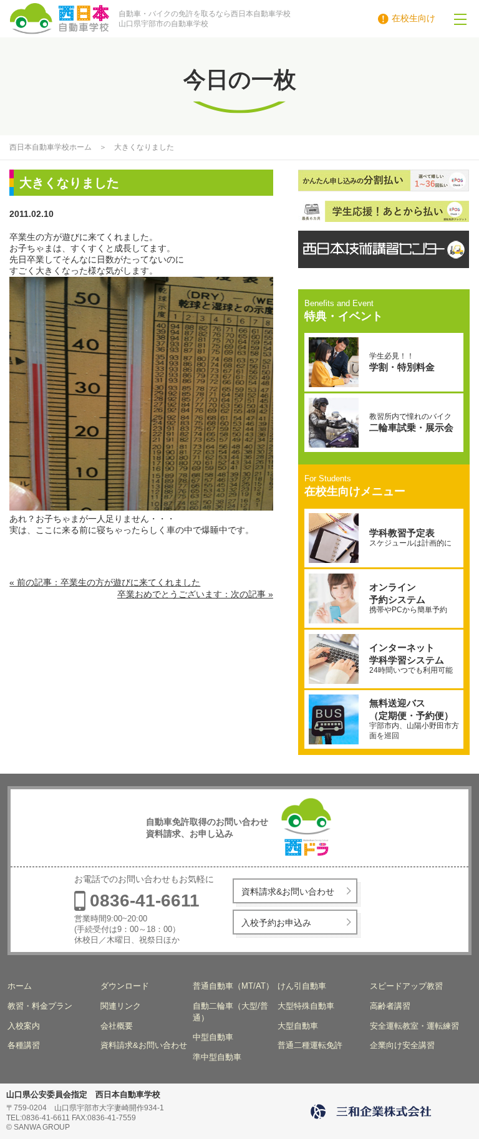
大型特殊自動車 (306, 1006)
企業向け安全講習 (402, 1045)
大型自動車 (298, 1026)
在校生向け (413, 18)
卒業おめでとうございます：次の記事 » (195, 594)
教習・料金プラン (39, 1006)
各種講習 (23, 1045)
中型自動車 (213, 1037)
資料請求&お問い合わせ (287, 891)
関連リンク (120, 1006)
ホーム (19, 986)
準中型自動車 (217, 1057)
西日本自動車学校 (91, 18)
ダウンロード (124, 986)
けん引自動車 (302, 986)
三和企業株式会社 (373, 1111)
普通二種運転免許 (310, 1045)
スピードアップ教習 (406, 986)
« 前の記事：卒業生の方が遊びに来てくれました (104, 582)
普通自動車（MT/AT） (233, 986)
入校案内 (23, 1026)
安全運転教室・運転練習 (414, 1026)
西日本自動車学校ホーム (50, 147)
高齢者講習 (390, 1006)
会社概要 (116, 1026)
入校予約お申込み (276, 923)
